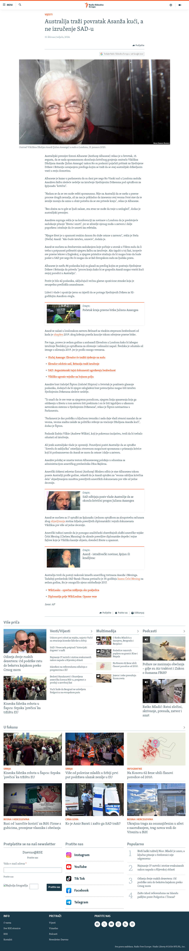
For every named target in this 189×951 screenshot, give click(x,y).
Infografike (134, 769)
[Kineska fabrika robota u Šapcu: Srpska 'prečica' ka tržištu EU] (25, 688)
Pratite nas (54, 887)
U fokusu (11, 728)
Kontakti (8, 940)
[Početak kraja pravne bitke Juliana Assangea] (63, 314)
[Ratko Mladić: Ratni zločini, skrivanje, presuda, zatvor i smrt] (164, 691)
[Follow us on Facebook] (97, 924)
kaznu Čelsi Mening (129, 579)
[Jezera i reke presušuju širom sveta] (103, 678)
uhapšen (58, 335)
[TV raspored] (132, 924)
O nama (7, 923)
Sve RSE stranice (12, 928)
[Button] (138, 45)
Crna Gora (71, 819)
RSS (6, 934)
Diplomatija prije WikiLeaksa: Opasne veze (72, 596)
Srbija (7, 769)
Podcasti (150, 631)
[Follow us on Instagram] (118, 924)
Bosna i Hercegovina (16, 819)
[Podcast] (170, 5)
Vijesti (49, 14)
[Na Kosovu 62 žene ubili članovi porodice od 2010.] (103, 666)
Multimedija (106, 631)
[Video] (179, 5)
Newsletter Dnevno (58, 940)
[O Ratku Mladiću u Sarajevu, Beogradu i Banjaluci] (103, 640)
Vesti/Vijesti (60, 631)
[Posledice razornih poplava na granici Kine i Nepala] (103, 653)
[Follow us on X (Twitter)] (104, 924)
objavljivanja (58, 521)
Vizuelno (53, 928)
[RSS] (125, 924)
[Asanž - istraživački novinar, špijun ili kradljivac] (63, 558)
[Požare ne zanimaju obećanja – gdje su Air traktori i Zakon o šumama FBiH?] (164, 648)
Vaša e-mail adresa (15, 864)
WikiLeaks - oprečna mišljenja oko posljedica (73, 590)
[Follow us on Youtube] (111, 924)
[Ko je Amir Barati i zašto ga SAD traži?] (94, 799)
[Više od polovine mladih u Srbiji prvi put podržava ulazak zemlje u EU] (94, 749)
